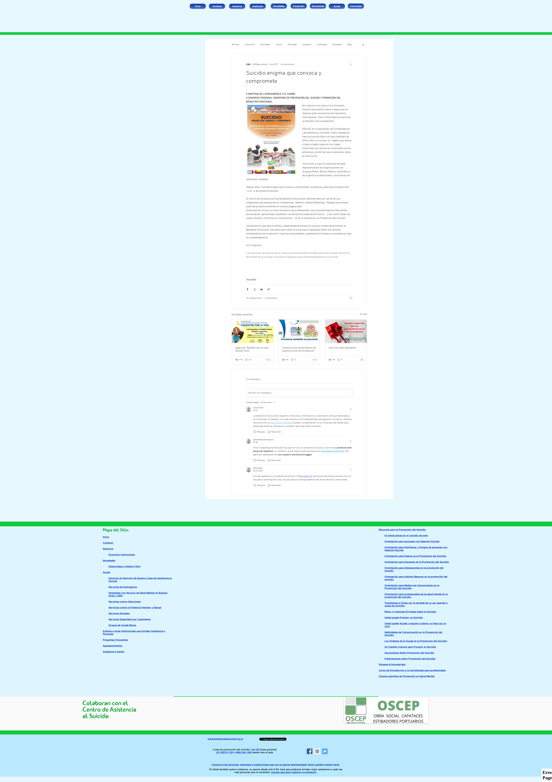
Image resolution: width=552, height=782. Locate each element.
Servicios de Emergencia (123, 587)
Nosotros (108, 548)
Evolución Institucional (122, 554)
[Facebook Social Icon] (309, 751)
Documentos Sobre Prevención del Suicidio (409, 652)
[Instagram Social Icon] (317, 751)
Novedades (337, 44)
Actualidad (292, 44)
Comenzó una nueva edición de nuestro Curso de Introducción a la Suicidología (299, 349)
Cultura (279, 44)
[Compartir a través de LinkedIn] (261, 289)
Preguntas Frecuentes (115, 639)
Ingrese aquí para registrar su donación (293, 772)
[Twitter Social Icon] (325, 751)
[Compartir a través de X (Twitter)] (254, 289)
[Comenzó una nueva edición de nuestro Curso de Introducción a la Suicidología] (299, 331)
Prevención (250, 44)
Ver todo (363, 314)
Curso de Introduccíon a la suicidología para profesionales (412, 670)
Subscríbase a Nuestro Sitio (124, 566)
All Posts (235, 44)
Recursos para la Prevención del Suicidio (402, 529)
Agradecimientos (112, 645)
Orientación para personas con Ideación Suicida (412, 541)
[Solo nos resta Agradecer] (346, 331)
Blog (349, 44)
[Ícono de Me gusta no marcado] (255, 432)
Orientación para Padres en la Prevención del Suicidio (415, 556)
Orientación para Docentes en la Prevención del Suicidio (417, 562)
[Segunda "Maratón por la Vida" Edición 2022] (252, 331)
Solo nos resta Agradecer (342, 347)
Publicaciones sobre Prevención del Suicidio (410, 658)
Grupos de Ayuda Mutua (122, 625)
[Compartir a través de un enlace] (268, 289)
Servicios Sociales (119, 613)
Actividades (265, 44)
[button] (363, 45)
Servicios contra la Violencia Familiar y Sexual (135, 607)
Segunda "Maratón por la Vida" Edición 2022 (252, 349)
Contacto (108, 542)
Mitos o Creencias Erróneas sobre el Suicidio (410, 611)
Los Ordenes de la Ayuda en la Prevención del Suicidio (416, 641)
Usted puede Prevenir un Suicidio (404, 617)
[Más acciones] (350, 64)
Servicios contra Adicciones (125, 601)
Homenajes (322, 44)
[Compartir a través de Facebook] (247, 289)
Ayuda (106, 572)
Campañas (306, 44)
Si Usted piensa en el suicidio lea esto (406, 535)
